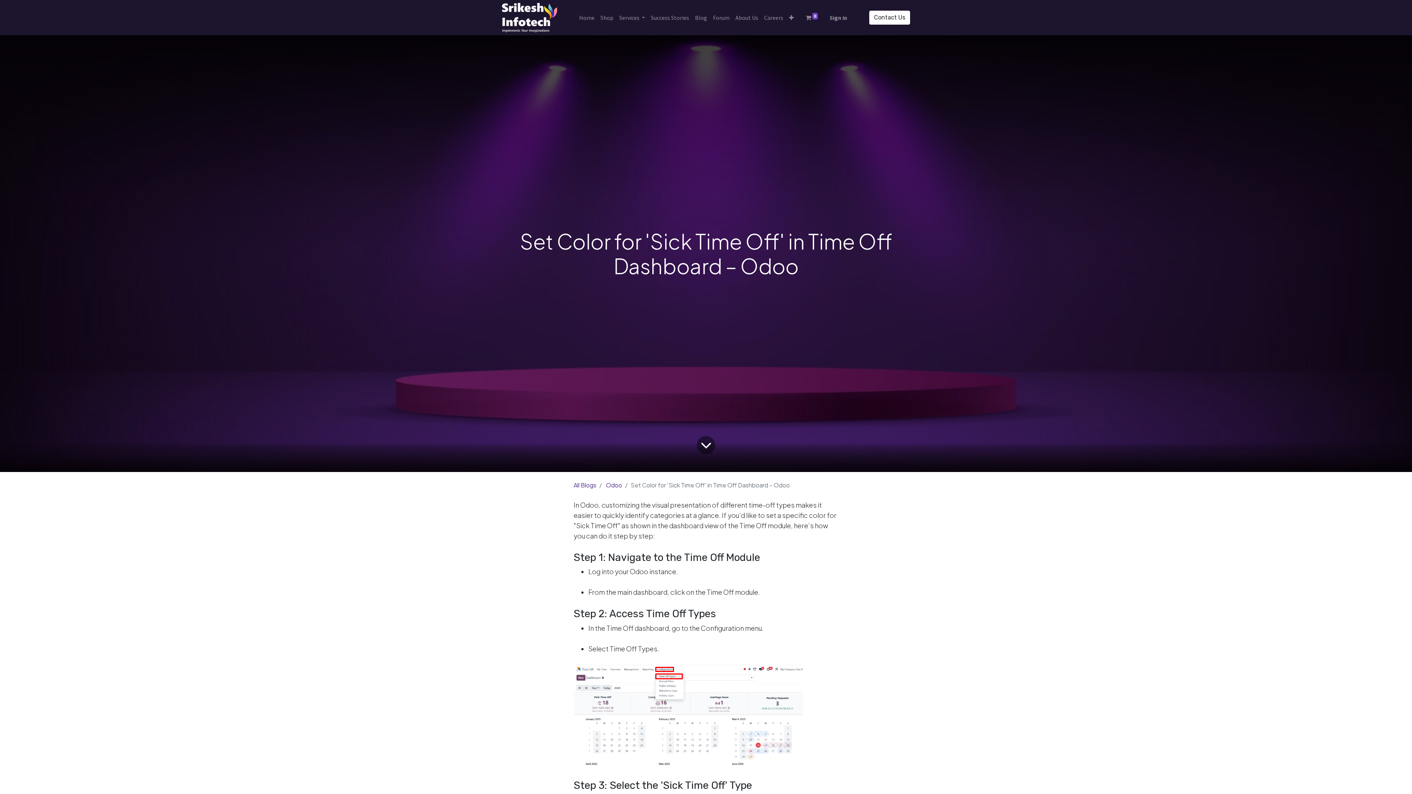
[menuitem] (587, 17)
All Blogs (585, 485)
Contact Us (889, 17)
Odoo (614, 485)
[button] (791, 17)
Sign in (838, 17)
